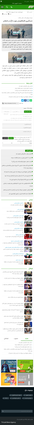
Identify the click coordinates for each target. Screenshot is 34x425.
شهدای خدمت (28, 398)
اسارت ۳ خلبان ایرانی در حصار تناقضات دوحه (23, 88)
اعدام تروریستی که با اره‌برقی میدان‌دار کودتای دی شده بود (18, 176)
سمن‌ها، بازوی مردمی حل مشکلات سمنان (15, 297)
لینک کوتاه (21, 103)
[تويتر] (22, 100)
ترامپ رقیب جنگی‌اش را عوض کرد (25, 86)
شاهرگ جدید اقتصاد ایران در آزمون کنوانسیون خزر (20, 194)
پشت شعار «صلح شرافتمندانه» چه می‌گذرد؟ (23, 90)
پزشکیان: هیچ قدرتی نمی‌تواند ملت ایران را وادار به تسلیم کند (20, 97)
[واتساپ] (31, 100)
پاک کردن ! (5, 138)
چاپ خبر (5, 14)
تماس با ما (27, 1)
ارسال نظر (11, 138)
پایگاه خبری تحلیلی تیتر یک (22, 419)
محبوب (16, 338)
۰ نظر (11, 14)
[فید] (1, 1)
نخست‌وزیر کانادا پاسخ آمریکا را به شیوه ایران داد (20, 180)
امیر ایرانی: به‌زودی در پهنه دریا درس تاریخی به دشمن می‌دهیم (17, 190)
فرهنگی (31, 269)
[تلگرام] (28, 100)
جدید (26, 338)
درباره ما (31, 1)
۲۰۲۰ (6, 398)
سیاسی (31, 200)
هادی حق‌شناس (15, 398)
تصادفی (6, 338)
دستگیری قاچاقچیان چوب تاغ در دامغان (17, 20)
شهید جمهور (28, 395)
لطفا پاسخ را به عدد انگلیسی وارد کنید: (24, 141)
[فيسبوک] (25, 100)
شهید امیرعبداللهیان (16, 395)
